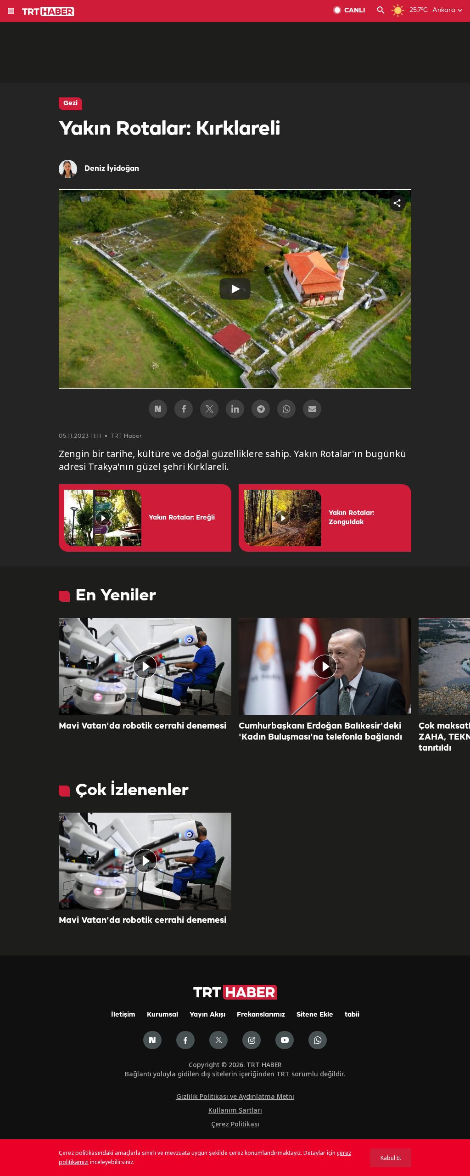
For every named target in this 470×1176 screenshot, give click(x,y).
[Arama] (381, 11)
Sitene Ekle (315, 1015)
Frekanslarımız (261, 1015)
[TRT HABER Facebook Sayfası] (185, 1040)
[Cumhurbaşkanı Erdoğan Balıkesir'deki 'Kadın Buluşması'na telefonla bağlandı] (325, 666)
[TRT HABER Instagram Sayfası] (251, 1040)
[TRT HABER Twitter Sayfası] (218, 1040)
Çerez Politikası (235, 1123)
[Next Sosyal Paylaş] (158, 409)
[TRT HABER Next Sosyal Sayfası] (152, 1040)
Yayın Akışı (207, 1015)
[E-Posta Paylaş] (312, 409)
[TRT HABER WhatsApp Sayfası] (317, 1040)
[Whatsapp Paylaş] (286, 409)
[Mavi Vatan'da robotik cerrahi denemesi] (145, 666)
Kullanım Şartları (235, 1110)
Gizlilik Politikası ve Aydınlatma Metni (235, 1096)
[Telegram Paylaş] (261, 409)
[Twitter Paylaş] (209, 409)
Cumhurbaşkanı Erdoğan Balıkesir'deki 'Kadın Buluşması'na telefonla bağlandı (320, 732)
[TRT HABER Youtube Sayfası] (284, 1040)
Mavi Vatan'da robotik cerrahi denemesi (142, 726)
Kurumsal (162, 1015)
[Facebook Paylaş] (183, 409)
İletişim (123, 1015)
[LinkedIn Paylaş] (235, 409)
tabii (352, 1015)
